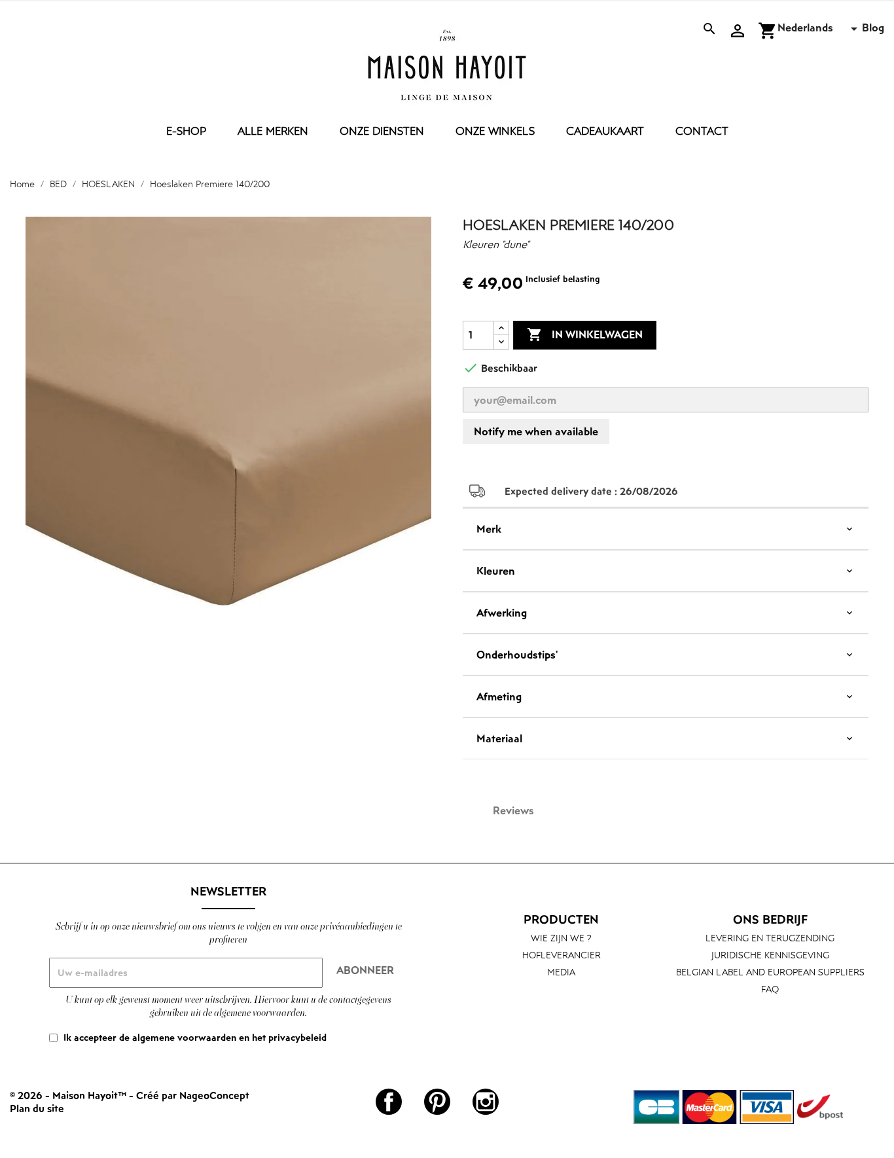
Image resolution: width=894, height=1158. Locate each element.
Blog (873, 27)
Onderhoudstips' (517, 654)
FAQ (770, 988)
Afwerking (501, 613)
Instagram (486, 1102)
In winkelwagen (585, 334)
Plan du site (37, 1108)
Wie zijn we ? (561, 937)
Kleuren (495, 571)
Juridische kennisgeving (770, 954)
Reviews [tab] (513, 810)
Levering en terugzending (770, 937)
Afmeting (499, 696)
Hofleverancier (561, 954)
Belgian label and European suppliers (770, 971)
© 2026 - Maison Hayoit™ (69, 1095)
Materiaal (499, 738)
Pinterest (437, 1102)
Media (561, 971)
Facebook (389, 1102)
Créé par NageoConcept (192, 1095)
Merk (488, 529)
